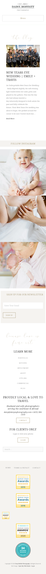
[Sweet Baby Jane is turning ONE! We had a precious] (23, 172)
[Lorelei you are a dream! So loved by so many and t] (23, 265)
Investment (23, 368)
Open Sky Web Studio (24, 566)
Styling (23, 378)
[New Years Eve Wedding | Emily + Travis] (23, 67)
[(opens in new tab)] (23, 488)
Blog (23, 388)
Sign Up (9, 315)
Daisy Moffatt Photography (22, 563)
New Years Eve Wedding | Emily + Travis (21, 76)
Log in (33, 566)
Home (8, 468)
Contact (36, 468)
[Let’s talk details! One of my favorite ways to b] (23, 219)
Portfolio (23, 358)
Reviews (23, 363)
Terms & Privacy (21, 468)
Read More (10, 119)
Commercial (23, 383)
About (23, 373)
